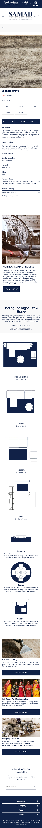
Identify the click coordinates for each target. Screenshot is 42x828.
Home (3, 28)
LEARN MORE (11, 289)
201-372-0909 (35, 4)
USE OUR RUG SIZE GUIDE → (21, 329)
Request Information (9, 154)
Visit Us (26, 3)
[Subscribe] (35, 787)
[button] (4, 16)
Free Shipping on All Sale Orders (11, 3)
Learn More (21, 673)
